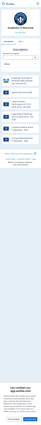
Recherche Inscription (11, 53)
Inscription (8, 41)
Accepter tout (30, 419)
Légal (34, 159)
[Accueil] (8, 3)
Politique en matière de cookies (22, 411)
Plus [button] (20, 41)
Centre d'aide (10, 159)
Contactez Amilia (23, 159)
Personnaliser (14, 419)
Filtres (7, 64)
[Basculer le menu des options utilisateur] (37, 3)
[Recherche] (35, 57)
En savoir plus (20, 32)
